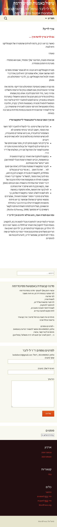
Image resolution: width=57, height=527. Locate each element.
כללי (49, 474)
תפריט (51, 18)
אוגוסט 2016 (46, 456)
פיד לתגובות (44, 500)
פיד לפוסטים (44, 496)
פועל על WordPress (46, 521)
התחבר (48, 492)
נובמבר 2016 (46, 452)
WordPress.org (45, 505)
